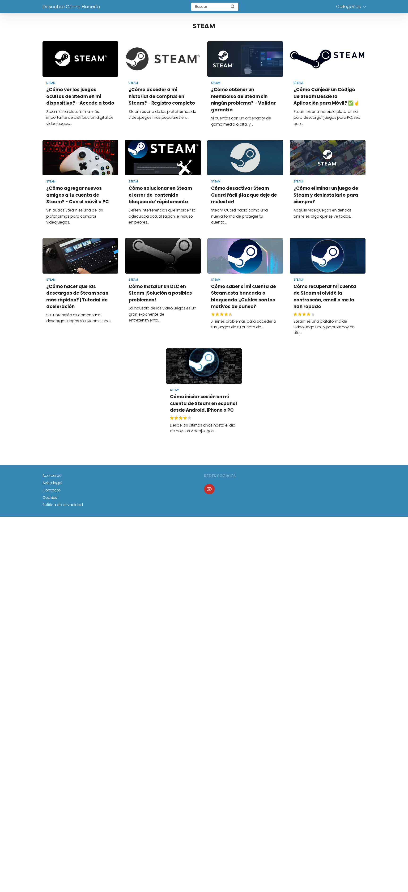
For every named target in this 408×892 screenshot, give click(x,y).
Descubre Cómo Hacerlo (71, 6)
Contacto (51, 490)
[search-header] (232, 7)
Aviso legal (52, 483)
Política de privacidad (62, 504)
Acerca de (52, 475)
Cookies (49, 497)
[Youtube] (209, 489)
